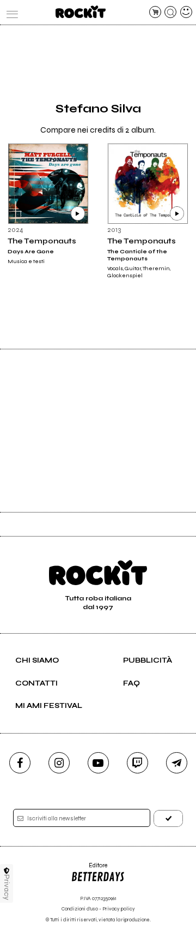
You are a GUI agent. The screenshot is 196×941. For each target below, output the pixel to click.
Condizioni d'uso (80, 909)
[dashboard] (186, 12)
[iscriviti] (168, 818)
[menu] (10, 12)
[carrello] (155, 12)
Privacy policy (118, 909)
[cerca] (170, 12)
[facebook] (19, 762)
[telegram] (176, 762)
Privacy (6, 887)
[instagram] (59, 762)
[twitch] (137, 762)
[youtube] (98, 762)
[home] (80, 11)
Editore (89, 869)
